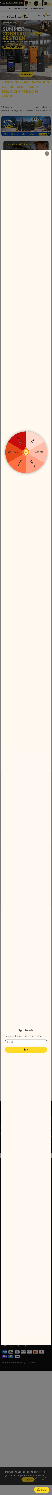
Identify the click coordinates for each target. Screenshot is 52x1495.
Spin (26, 1049)
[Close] (47, 153)
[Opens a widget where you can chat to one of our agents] (41, 1490)
